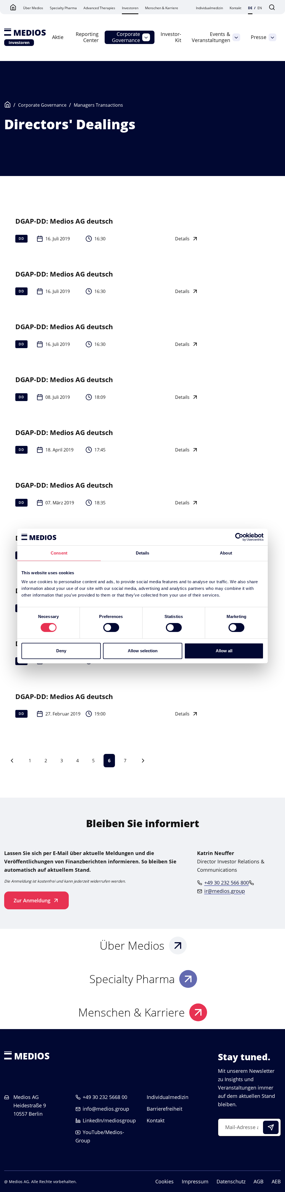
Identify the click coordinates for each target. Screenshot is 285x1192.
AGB (259, 1181)
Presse (258, 37)
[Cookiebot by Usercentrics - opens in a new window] (239, 537)
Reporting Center (87, 37)
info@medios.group (106, 1108)
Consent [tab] (59, 553)
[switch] (111, 627)
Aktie (57, 37)
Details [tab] (142, 553)
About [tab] (226, 553)
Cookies (164, 1181)
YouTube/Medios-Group (99, 1136)
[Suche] (272, 7)
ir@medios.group (224, 891)
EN (259, 8)
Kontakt (235, 8)
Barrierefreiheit (164, 1108)
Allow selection (143, 650)
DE (250, 8)
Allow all (224, 650)
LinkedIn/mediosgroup (109, 1120)
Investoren (130, 8)
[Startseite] (25, 32)
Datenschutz (231, 1181)
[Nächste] (143, 760)
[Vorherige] (12, 760)
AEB (276, 1181)
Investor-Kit (171, 37)
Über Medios (33, 8)
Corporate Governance (126, 37)
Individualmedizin (209, 8)
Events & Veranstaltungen (211, 37)
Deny (61, 650)
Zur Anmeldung (32, 900)
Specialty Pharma (63, 8)
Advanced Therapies (99, 8)
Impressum (195, 1181)
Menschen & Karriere (161, 8)
